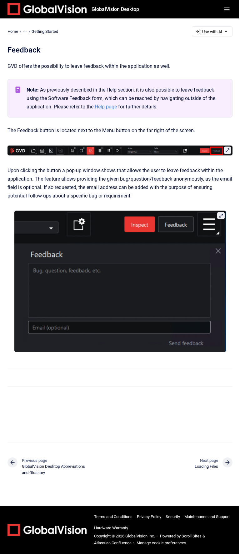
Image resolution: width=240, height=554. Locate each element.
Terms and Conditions (113, 516)
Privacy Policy (149, 516)
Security (173, 516)
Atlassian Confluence (113, 543)
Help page (106, 107)
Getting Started (45, 31)
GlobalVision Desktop (115, 9)
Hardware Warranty (111, 528)
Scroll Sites (192, 536)
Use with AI (212, 31)
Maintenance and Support (207, 516)
